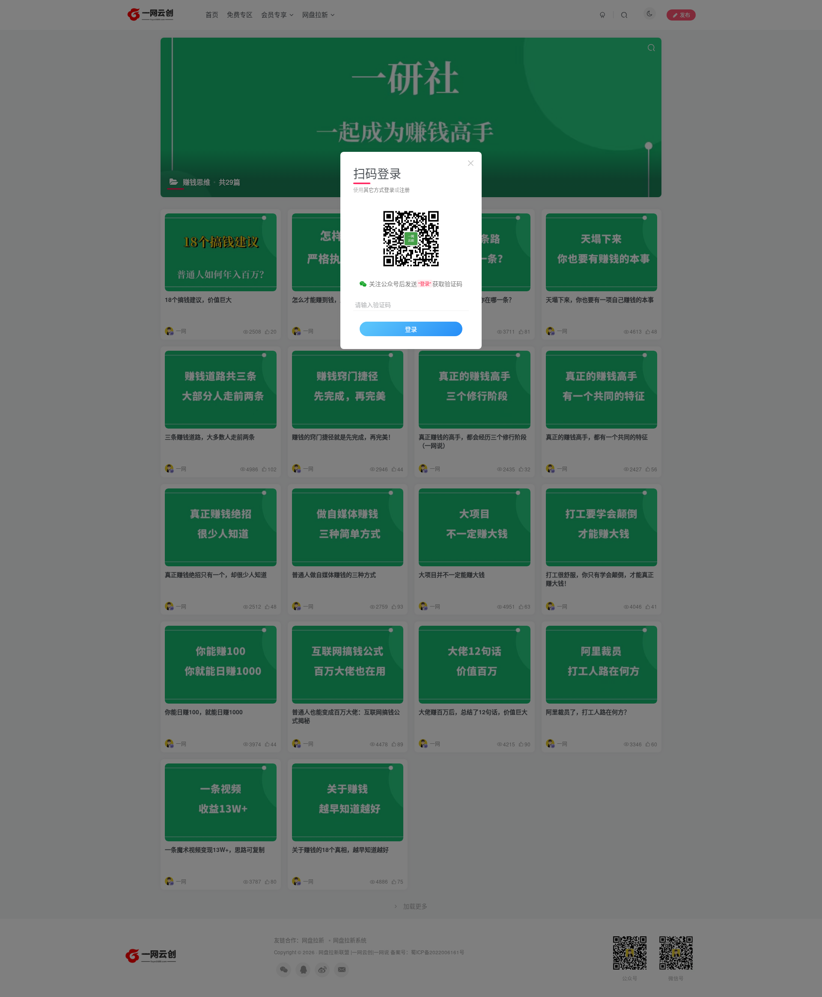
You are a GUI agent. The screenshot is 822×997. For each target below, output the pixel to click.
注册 (404, 189)
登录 (411, 329)
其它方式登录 (378, 189)
